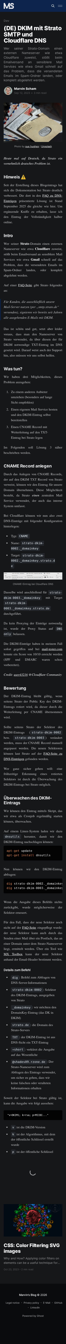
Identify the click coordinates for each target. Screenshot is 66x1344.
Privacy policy (31, 1302)
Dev (6, 20)
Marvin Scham (25, 89)
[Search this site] (53, 6)
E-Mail (46, 1302)
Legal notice (13, 1302)
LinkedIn (35, 1307)
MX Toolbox (13, 954)
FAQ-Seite (25, 285)
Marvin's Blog (27, 1295)
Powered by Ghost (33, 1315)
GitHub (58, 1302)
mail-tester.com (52, 649)
